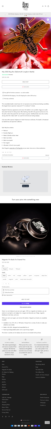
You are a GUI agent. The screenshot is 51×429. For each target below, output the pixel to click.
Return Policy (5, 407)
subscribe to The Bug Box (16, 148)
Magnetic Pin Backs (7, 369)
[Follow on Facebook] (2, 416)
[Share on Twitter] (7, 152)
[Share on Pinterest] (9, 152)
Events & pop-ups (44, 397)
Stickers (4, 387)
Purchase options (5, 286)
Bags (3, 377)
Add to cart (26, 299)
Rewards (4, 402)
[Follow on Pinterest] (9, 416)
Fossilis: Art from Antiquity (42, 375)
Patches (4, 379)
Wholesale (42, 403)
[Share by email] (10, 152)
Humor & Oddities (40, 377)
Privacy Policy (5, 412)
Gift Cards (4, 390)
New (3, 364)
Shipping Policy (6, 404)
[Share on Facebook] (5, 152)
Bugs (37, 367)
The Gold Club (39, 369)
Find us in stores (44, 400)
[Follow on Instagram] (5, 416)
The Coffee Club (40, 372)
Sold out (25, 82)
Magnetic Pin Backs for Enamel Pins (13, 260)
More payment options (25, 307)
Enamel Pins (5, 367)
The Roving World (40, 364)
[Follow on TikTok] (12, 416)
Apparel (4, 384)
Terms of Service (6, 410)
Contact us (43, 405)
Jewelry (4, 382)
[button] (25, 295)
